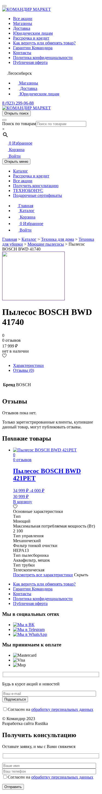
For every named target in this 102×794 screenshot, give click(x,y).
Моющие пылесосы (45, 244)
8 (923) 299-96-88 (18, 103)
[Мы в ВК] (24, 624)
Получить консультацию (35, 185)
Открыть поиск (16, 113)
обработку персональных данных (62, 709)
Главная (25, 205)
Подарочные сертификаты (37, 195)
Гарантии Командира (32, 47)
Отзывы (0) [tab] (23, 370)
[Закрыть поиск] (4, 120)
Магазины (22, 23)
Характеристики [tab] (28, 365)
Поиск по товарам (19, 123)
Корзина (16, 149)
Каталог (20, 171)
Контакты (22, 52)
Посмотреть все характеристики (43, 574)
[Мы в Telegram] (29, 629)
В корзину (22, 501)
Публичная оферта (30, 62)
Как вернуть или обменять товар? (44, 43)
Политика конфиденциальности (43, 57)
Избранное (20, 143)
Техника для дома (57, 239)
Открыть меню (16, 162)
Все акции (22, 18)
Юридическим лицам (33, 33)
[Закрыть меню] (4, 6)
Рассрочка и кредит (31, 38)
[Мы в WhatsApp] (30, 634)
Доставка (21, 28)
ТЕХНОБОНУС (28, 190)
